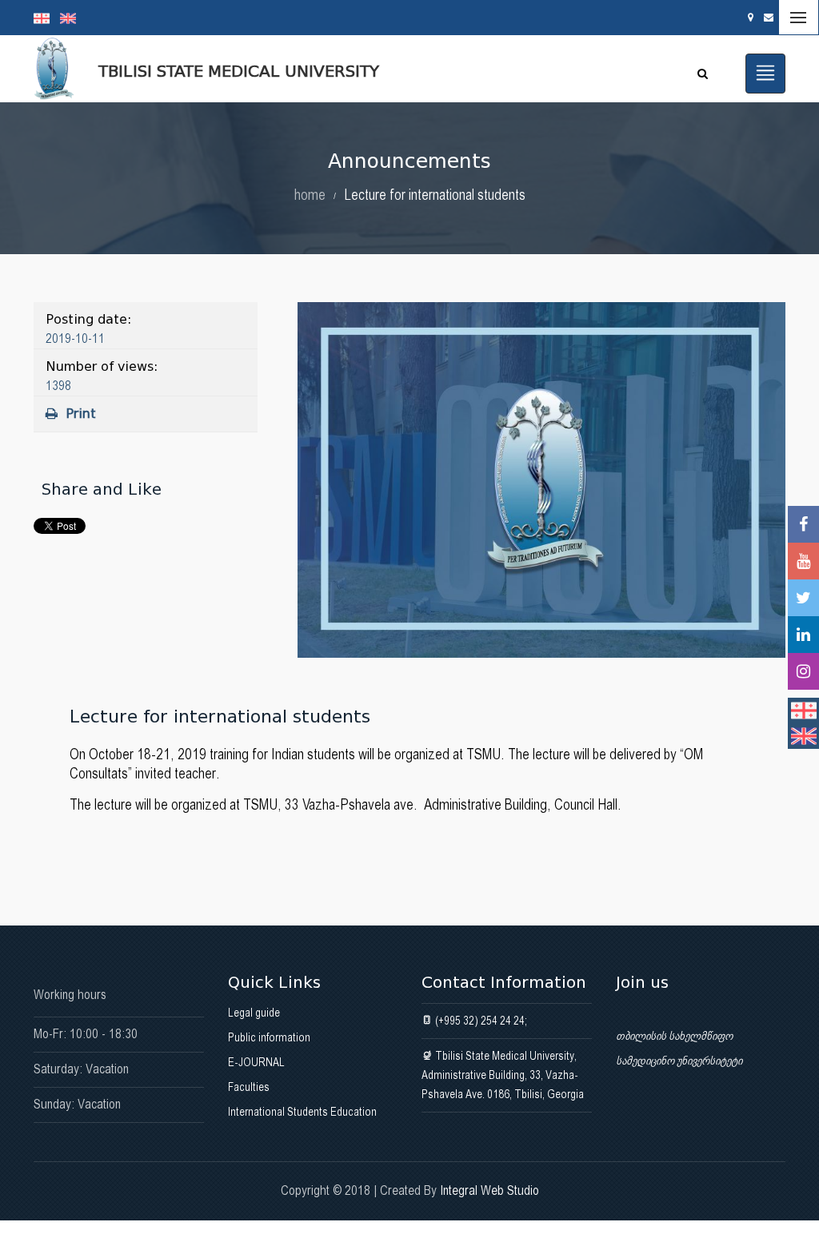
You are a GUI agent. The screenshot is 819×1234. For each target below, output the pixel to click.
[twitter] (803, 597)
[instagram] (803, 671)
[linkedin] (803, 634)
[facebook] (803, 524)
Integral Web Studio (489, 1190)
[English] (72, 17)
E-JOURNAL (256, 1062)
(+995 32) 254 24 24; (480, 1020)
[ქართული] (47, 17)
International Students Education (302, 1111)
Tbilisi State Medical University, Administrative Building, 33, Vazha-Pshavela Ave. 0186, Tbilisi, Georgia (502, 1075)
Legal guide (254, 1012)
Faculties (249, 1087)
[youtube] (803, 561)
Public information (269, 1037)
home (310, 194)
